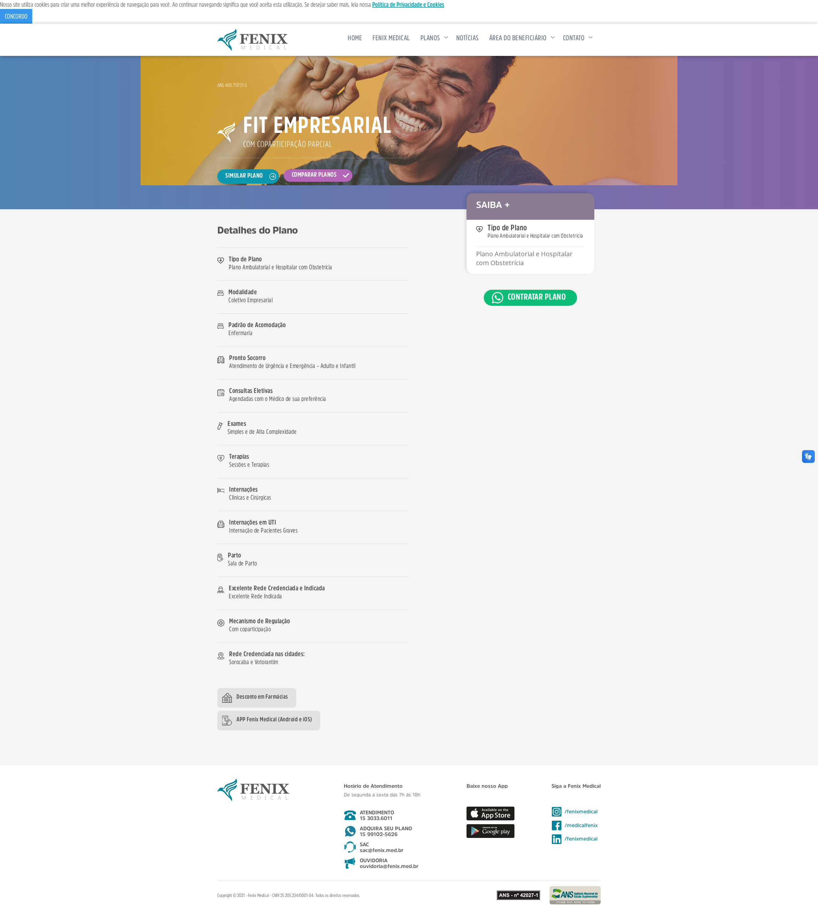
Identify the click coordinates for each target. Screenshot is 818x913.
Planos (430, 38)
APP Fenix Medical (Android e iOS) (274, 719)
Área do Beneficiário (518, 38)
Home (355, 38)
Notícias (467, 38)
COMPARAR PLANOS (314, 174)
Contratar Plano (537, 296)
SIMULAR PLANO (244, 175)
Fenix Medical (391, 38)
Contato (574, 38)
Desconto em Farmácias (262, 697)
